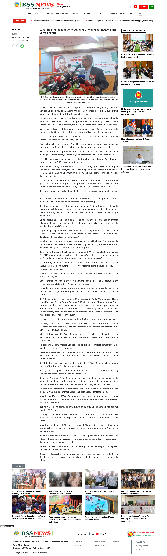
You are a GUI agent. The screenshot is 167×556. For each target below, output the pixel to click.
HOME (29, 14)
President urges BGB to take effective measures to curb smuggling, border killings (110, 21)
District (76, 14)
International (62, 14)
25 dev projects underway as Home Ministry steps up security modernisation (136, 112)
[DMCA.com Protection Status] (7, 526)
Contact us (140, 549)
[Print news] (22, 46)
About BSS (140, 542)
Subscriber (112, 14)
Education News (100, 545)
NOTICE (123, 14)
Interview (87, 14)
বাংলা (151, 7)
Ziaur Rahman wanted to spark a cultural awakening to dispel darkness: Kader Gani (65, 519)
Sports (98, 14)
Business (49, 14)
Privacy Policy (142, 546)
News (37, 14)
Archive (144, 7)
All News (133, 14)
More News (18, 466)
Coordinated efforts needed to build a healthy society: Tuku (46, 21)
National (78, 542)
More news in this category (134, 30)
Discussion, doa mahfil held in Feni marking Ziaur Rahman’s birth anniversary (135, 518)
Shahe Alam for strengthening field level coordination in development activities (136, 169)
